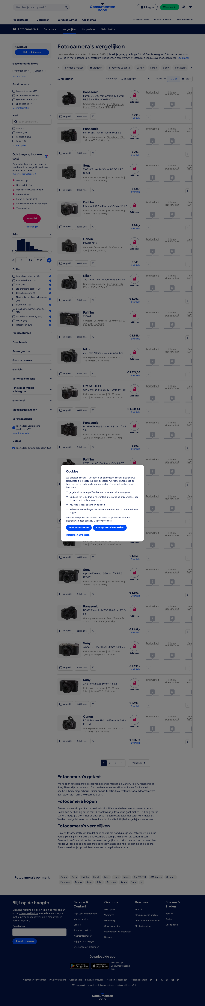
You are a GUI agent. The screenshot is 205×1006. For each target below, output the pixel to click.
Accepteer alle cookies (110, 527)
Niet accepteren (79, 527)
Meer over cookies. (102, 520)
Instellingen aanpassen (78, 535)
